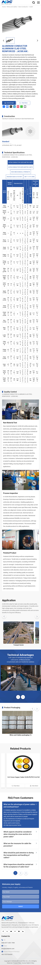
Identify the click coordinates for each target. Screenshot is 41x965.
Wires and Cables (12, 7)
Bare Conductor (23, 7)
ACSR (31, 7)
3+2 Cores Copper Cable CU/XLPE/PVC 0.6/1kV (19, 777)
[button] (3, 40)
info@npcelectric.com (7, 948)
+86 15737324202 (6, 954)
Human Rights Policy (28, 963)
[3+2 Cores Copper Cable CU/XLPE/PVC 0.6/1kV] (20, 764)
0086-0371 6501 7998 (8, 943)
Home (4, 7)
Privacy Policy (17, 963)
